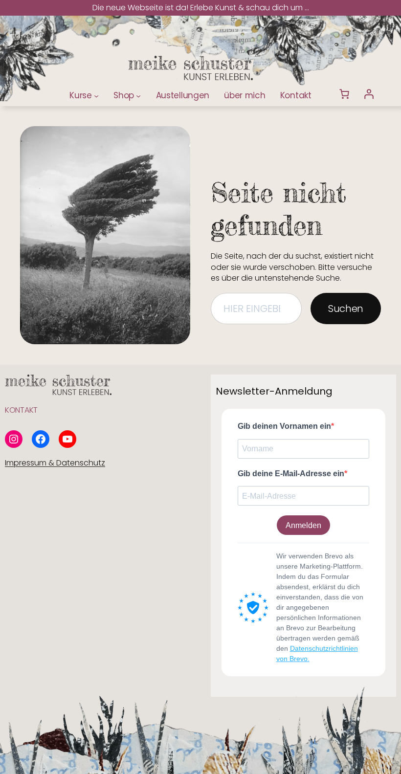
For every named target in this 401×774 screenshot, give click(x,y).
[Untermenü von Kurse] (96, 95)
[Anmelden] (368, 94)
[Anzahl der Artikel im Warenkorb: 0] (344, 94)
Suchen (345, 308)
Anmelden (303, 525)
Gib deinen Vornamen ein (284, 426)
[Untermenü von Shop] (138, 95)
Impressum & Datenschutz (55, 462)
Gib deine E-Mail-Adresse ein (291, 473)
